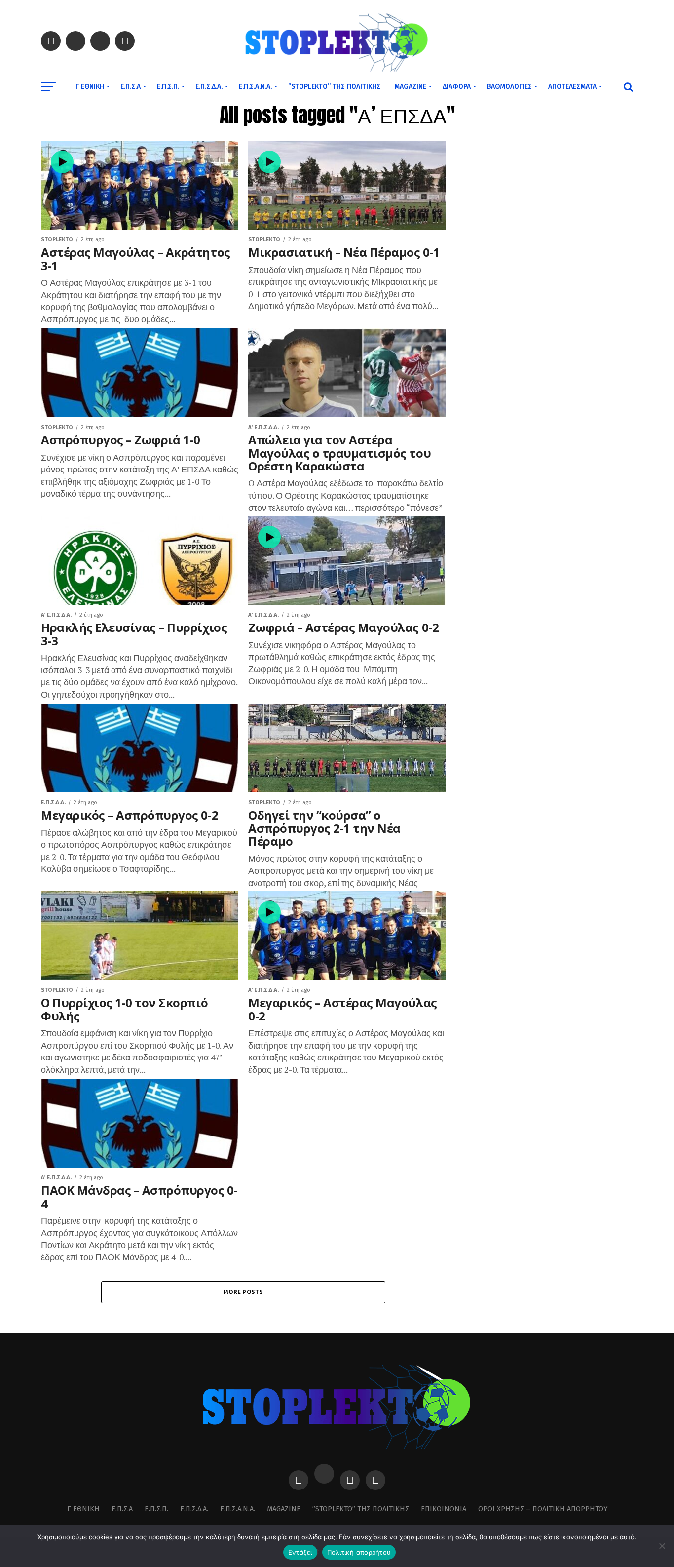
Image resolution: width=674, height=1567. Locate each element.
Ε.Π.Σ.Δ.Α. (209, 86)
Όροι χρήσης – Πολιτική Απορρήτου (542, 1509)
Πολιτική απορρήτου (359, 1552)
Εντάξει (300, 1552)
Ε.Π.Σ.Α (130, 86)
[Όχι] (662, 1546)
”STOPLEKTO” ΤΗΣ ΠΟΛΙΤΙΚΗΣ (334, 86)
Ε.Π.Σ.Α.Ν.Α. (255, 86)
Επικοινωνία (443, 1509)
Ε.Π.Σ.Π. (168, 86)
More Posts (243, 1291)
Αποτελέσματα (572, 86)
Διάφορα (457, 86)
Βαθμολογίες (509, 86)
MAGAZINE (410, 86)
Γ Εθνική (89, 86)
